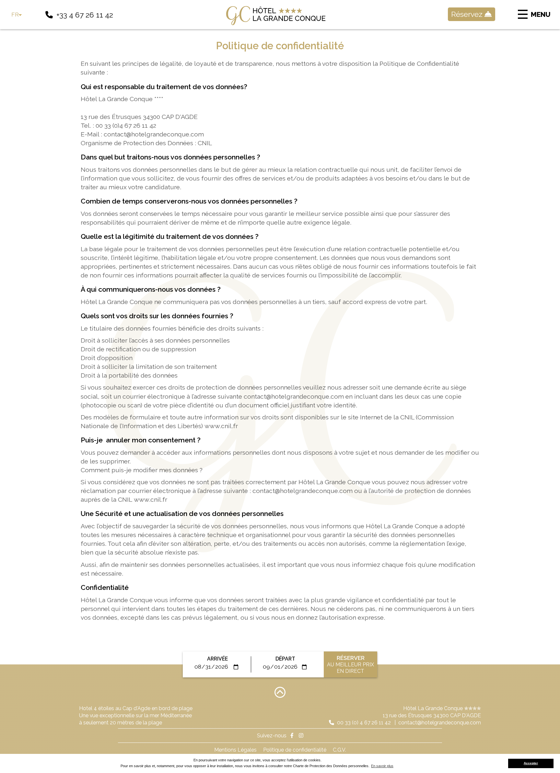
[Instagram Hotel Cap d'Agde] (301, 735)
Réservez (467, 14)
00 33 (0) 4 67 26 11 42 (363, 723)
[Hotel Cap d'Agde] (280, 15)
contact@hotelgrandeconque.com (439, 723)
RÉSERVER (350, 664)
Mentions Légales (235, 750)
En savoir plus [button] (382, 766)
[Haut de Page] (280, 692)
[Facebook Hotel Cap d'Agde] (292, 735)
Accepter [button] (531, 763)
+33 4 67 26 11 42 (84, 14)
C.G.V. (339, 750)
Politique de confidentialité (294, 750)
